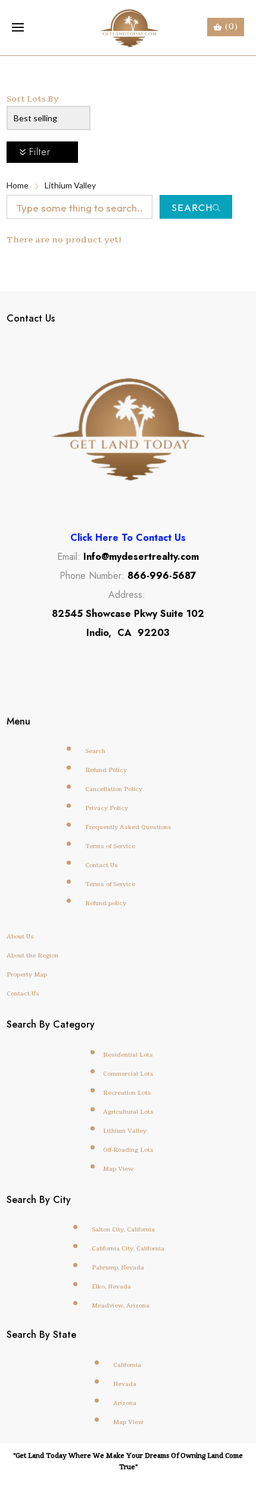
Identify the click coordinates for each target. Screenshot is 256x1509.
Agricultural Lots (128, 1111)
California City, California (128, 1248)
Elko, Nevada (111, 1286)
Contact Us (101, 865)
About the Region (32, 955)
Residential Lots (128, 1054)
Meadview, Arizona (120, 1305)
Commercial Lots (128, 1073)
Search (192, 207)
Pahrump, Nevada (118, 1267)
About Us (20, 936)
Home (18, 185)
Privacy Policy (106, 808)
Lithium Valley (70, 185)
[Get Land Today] (128, 27)
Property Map (27, 974)
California (127, 1364)
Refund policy (105, 903)
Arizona (124, 1403)
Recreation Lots (127, 1092)
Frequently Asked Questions (128, 827)
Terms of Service (110, 846)
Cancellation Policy (113, 789)
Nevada (124, 1384)
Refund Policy (106, 770)
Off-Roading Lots (128, 1149)
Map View (118, 1168)
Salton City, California (123, 1229)
